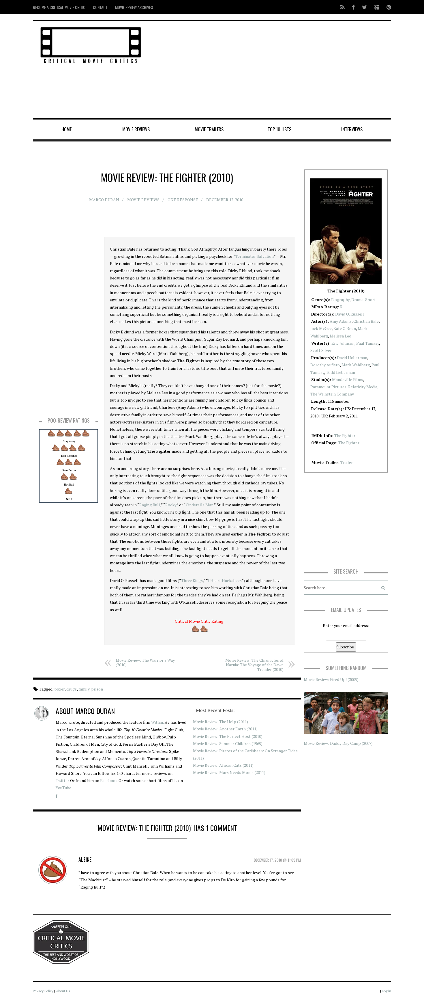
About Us (63, 991)
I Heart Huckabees (225, 580)
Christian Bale (366, 321)
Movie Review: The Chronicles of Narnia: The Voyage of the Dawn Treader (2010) (254, 664)
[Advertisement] (272, 70)
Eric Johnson (342, 343)
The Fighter (344, 435)
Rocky (171, 505)
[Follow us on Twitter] (364, 7)
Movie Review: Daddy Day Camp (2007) (338, 743)
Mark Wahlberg (356, 364)
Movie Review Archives (134, 7)
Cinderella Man (199, 505)
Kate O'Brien (344, 328)
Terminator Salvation (254, 256)
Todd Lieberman (340, 372)
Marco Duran (104, 199)
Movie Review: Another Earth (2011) (225, 729)
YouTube (63, 787)
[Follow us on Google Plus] (376, 7)
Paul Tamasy (367, 343)
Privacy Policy (43, 991)
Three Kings (192, 580)
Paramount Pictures (328, 386)
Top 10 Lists (279, 129)
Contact (100, 7)
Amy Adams (341, 321)
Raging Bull (149, 505)
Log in (386, 991)
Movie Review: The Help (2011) (220, 721)
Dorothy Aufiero (325, 364)
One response (183, 199)
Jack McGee (321, 328)
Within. (157, 722)
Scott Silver (321, 350)
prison (97, 689)
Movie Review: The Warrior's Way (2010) (145, 662)
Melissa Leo (340, 336)
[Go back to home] (91, 44)
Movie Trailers (209, 129)
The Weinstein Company (332, 394)
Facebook (109, 780)
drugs (71, 689)
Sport (370, 299)
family (83, 689)
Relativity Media (362, 386)
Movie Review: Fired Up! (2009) (331, 679)
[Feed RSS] (342, 7)
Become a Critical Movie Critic (59, 7)
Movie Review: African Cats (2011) (223, 765)
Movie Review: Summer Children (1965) (227, 743)
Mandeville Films (347, 379)
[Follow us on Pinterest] (387, 7)
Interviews (352, 129)
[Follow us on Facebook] (353, 7)
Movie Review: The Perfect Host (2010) (227, 736)
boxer (60, 689)
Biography (340, 299)
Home (66, 129)
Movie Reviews (136, 129)
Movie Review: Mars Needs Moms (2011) (229, 772)
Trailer (346, 462)
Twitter (62, 780)
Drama (357, 299)
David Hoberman (352, 357)
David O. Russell (349, 314)
